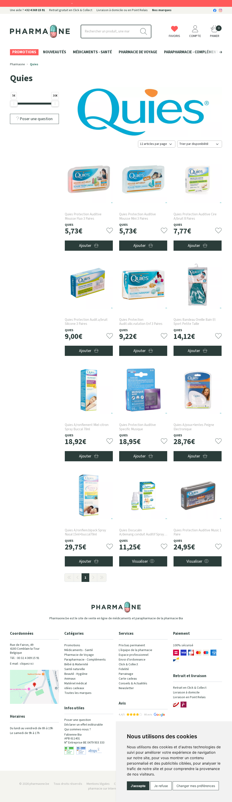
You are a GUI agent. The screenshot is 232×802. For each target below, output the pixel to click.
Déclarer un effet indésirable (83, 724)
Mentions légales (98, 784)
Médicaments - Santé (78, 650)
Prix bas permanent (132, 645)
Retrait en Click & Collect (189, 687)
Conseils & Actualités (133, 683)
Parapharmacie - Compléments (85, 659)
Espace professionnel (133, 655)
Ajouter (85, 245)
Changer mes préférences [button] (195, 786)
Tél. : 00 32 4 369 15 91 (24, 658)
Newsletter (126, 688)
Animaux (69, 678)
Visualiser (140, 561)
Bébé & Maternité (76, 664)
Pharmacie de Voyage (79, 655)
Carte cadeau (128, 678)
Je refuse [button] (161, 786)
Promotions (72, 645)
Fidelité (124, 669)
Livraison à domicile (186, 692)
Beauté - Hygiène (75, 674)
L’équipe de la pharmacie (135, 650)
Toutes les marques (78, 693)
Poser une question (77, 720)
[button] (213, 52)
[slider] (14, 103)
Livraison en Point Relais (189, 697)
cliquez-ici (27, 663)
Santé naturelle (74, 669)
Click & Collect (128, 664)
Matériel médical (75, 683)
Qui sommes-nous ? (77, 729)
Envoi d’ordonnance (132, 659)
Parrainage (126, 674)
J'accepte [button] (138, 786)
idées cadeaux (74, 688)
